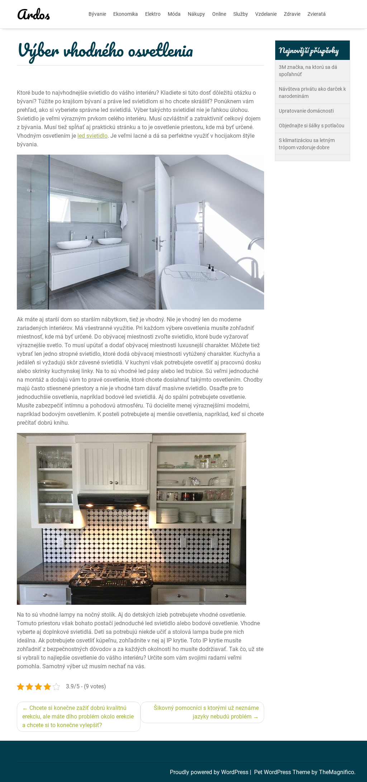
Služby (240, 14)
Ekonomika (125, 14)
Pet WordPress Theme (282, 772)
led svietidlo (92, 135)
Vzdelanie (266, 14)
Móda (174, 14)
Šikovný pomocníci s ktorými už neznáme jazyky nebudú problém (206, 712)
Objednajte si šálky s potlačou (311, 125)
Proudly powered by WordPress (210, 772)
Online (219, 14)
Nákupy (196, 14)
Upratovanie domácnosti (306, 111)
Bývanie (97, 14)
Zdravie (292, 14)
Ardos (33, 14)
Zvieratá (317, 14)
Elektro (153, 14)
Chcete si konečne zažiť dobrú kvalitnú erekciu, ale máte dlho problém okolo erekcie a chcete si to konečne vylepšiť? (78, 717)
